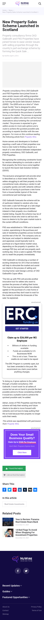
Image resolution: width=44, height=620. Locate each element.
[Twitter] (26, 571)
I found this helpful (16, 468)
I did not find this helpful (15, 475)
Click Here (22, 452)
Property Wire (30, 137)
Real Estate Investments (14, 504)
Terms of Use (37, 610)
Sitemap (5, 614)
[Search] (40, 4)
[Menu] (4, 3)
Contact (5, 610)
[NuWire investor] (22, 3)
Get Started (22, 328)
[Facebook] (18, 571)
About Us (5, 607)
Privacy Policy (36, 607)
